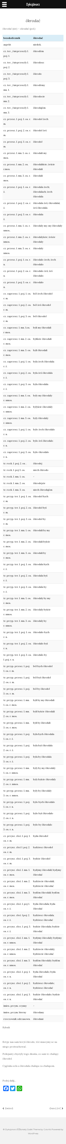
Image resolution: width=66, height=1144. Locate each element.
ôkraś (8, 1108)
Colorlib (47, 1129)
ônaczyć (55, 1108)
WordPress (33, 1133)
